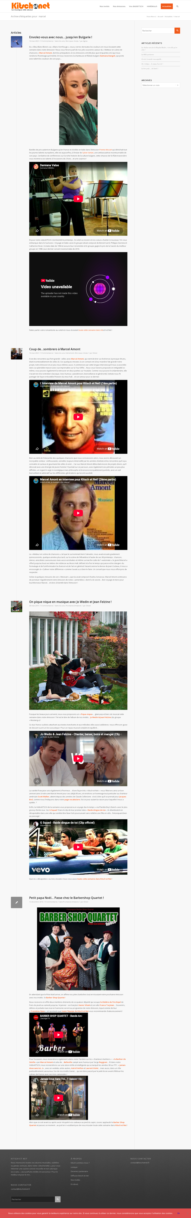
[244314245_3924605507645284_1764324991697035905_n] (16, 353)
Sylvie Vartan (88, 152)
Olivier (95, 353)
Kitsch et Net (121, 1125)
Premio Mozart (105, 149)
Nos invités (75, 1180)
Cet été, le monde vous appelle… (152, 59)
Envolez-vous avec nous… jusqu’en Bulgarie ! (60, 37)
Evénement (70, 353)
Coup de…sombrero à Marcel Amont (54, 349)
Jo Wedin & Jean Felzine (100, 717)
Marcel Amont (77, 359)
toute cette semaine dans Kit (91, 330)
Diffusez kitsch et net (80, 1175)
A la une (62, 41)
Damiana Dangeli (107, 56)
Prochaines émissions (73, 606)
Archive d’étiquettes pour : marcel (28, 16)
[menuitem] (104, 6)
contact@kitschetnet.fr (20, 1189)
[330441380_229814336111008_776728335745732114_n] (16, 42)
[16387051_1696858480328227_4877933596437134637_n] (16, 606)
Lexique (74, 1167)
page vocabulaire (72, 799)
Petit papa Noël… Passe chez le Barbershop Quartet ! (66, 898)
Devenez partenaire (79, 1171)
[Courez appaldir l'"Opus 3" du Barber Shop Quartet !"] (78, 949)
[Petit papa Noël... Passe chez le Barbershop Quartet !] (16, 902)
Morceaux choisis (72, 41)
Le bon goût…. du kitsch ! (150, 68)
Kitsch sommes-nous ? (80, 1163)
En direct (74, 1184)
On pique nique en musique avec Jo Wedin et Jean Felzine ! (70, 602)
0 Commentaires (47, 41)
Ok (178, 1213)
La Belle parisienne (148, 54)
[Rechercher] (177, 6)
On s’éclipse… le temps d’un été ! (152, 64)
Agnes (85, 41)
